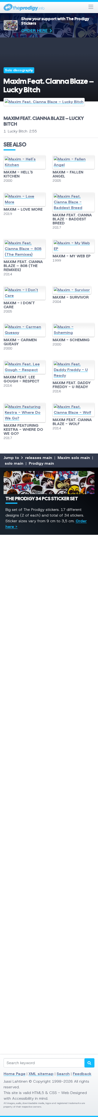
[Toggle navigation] (90, 7)
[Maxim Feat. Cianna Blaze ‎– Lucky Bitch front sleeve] (49, 103)
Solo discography (19, 70)
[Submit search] (89, 1062)
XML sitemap (41, 1073)
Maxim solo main (74, 457)
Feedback (82, 1073)
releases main (38, 457)
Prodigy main (41, 463)
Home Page (14, 1073)
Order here (34, 30)
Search (63, 1073)
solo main (14, 463)
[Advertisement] (49, 744)
